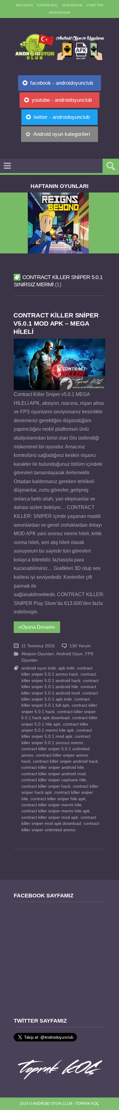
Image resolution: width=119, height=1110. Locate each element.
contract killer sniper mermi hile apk (55, 811)
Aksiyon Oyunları (37, 654)
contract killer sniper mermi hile (51, 805)
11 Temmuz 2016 (38, 646)
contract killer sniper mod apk (49, 817)
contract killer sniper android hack (65, 761)
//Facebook (72, 5)
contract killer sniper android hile (52, 767)
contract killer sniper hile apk (58, 799)
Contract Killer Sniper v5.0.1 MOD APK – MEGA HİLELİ (55, 323)
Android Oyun (69, 654)
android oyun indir (38, 668)
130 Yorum (80, 646)
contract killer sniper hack (45, 786)
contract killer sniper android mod (53, 774)
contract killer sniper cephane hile (53, 780)
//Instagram (59, 12)
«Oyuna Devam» (37, 627)
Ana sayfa (24, 5)
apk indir (66, 668)
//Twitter (95, 5)
